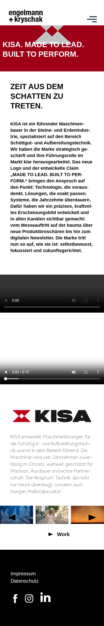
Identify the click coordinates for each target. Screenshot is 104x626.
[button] (11, 517)
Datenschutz (25, 581)
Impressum (23, 573)
